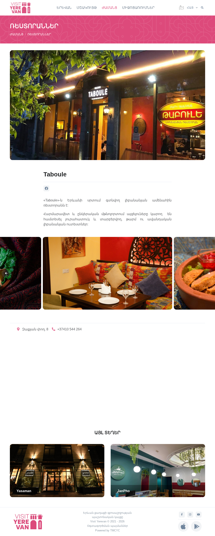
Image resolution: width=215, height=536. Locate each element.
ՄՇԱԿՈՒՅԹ (87, 7)
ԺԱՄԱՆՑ (109, 7)
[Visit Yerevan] (22, 7)
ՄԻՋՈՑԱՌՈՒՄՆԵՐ (138, 7)
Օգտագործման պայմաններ (107, 525)
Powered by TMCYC (107, 530)
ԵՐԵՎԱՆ (64, 7)
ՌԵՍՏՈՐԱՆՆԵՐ (39, 34)
